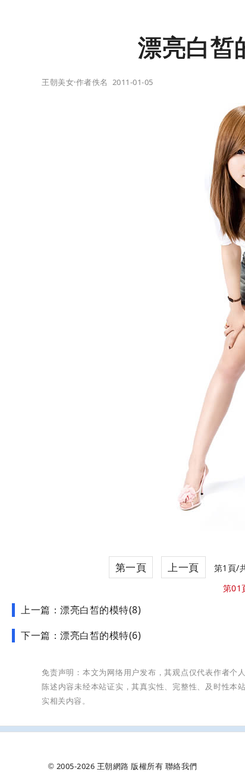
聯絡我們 (181, 766)
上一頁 (183, 567)
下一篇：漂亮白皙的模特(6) (81, 635)
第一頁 (131, 567)
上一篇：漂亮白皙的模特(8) (81, 609)
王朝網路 (113, 766)
